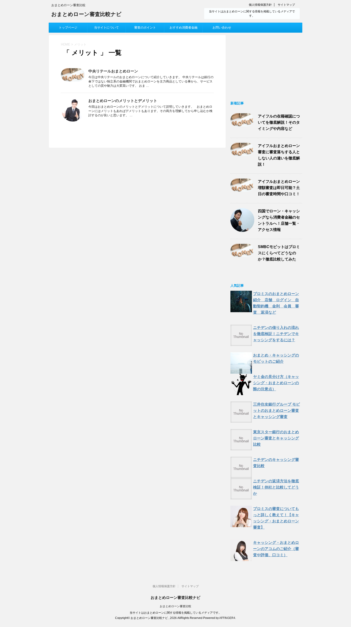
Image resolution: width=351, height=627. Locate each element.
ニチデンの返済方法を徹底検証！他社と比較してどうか (276, 487)
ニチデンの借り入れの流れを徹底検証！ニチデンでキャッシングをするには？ (276, 334)
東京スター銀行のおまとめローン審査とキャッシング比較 (276, 438)
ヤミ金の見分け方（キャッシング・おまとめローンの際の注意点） (276, 383)
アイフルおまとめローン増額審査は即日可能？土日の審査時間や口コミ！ (279, 187)
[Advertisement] (266, 65)
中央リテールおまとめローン (113, 71)
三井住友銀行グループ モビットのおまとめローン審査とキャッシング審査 (276, 410)
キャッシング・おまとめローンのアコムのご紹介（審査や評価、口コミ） (276, 548)
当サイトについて (106, 27)
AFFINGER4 (227, 618)
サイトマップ (286, 4)
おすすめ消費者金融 (183, 27)
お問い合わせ (222, 27)
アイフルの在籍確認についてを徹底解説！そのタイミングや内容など (279, 122)
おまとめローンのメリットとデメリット (122, 101)
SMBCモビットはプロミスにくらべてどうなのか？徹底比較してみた (279, 253)
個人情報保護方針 (260, 4)
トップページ (68, 27)
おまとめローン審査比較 (175, 606)
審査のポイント (145, 27)
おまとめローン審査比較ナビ (86, 14)
